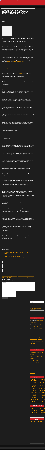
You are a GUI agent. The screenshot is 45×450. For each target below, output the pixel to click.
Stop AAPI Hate (20, 73)
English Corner (14, 16)
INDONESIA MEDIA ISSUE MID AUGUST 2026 (35, 309)
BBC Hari (34, 410)
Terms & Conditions (4, 445)
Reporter (7, 16)
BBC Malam (34, 412)
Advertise (35, 7)
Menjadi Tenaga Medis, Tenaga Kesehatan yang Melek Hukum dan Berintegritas (36, 362)
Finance (34, 388)
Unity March (27, 16)
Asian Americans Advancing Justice (18, 61)
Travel (34, 401)
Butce (34, 383)
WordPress (42, 447)
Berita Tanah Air (34, 380)
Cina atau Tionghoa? (37, 422)
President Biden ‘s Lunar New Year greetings (12, 256)
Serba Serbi (34, 399)
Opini (34, 395)
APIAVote (8, 61)
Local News (18, 16)
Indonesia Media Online (7, 447)
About (13, 7)
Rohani (34, 397)
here (7, 68)
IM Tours (18, 7)
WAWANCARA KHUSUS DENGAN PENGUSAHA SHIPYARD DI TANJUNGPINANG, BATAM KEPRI (36, 330)
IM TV (30, 7)
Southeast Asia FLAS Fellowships (10, 255)
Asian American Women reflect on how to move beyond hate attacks (16, 257)
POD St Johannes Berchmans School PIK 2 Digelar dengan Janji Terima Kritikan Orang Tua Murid (36, 337)
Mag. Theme (35, 447)
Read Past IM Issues (33, 311)
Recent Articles (22, 16)
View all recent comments (34, 346)
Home (2, 7)
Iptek (34, 390)
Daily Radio (24, 7)
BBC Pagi (34, 408)
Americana (10, 16)
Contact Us (7, 7)
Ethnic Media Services (8, 259)
